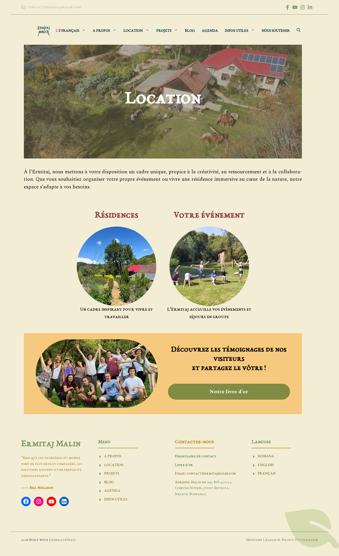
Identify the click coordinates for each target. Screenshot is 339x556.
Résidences (116, 215)
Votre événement (209, 215)
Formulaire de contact (195, 456)
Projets (163, 31)
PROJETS (111, 474)
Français (267, 474)
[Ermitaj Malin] (44, 30)
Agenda (210, 31)
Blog (190, 31)
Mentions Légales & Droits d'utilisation (282, 540)
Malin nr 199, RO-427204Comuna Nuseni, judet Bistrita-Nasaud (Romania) (203, 488)
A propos (101, 31)
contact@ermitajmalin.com (54, 7)
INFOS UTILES (115, 499)
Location (133, 31)
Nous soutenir (276, 31)
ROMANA (266, 456)
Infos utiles (236, 31)
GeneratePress (62, 540)
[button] (298, 30)
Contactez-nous (194, 442)
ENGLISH (266, 465)
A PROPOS (112, 456)
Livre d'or (184, 465)
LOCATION (113, 465)
